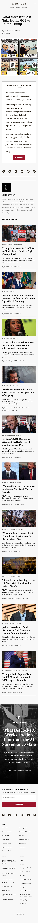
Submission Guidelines (26, 879)
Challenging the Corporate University (9, 895)
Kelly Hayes (7, 598)
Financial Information (25, 883)
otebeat (19, 692)
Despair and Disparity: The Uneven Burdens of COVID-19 (9, 868)
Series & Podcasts (6, 851)
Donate (22, 864)
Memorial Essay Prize (25, 891)
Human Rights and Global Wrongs (8, 874)
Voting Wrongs (6, 890)
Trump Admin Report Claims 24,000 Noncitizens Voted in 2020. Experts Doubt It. (17, 677)
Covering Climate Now (8, 899)
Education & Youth (7, 832)
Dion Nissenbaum (10, 692)
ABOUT (12, 8)
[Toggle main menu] (35, 4)
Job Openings (24, 900)
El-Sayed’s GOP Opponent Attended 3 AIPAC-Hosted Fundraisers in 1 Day (16, 442)
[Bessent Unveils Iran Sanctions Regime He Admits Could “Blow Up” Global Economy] (19, 280)
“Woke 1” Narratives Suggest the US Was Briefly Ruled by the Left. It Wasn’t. (18, 583)
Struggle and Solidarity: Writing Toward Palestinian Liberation (9, 861)
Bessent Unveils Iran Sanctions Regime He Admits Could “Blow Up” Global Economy (18, 298)
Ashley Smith (8, 551)
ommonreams (18, 361)
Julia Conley (8, 361)
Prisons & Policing (16, 529)
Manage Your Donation (26, 868)
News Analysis (7, 244)
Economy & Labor (16, 482)
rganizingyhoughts (20, 598)
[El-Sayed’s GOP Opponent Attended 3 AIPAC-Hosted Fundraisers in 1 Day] (19, 424)
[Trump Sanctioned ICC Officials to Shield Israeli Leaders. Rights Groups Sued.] (19, 233)
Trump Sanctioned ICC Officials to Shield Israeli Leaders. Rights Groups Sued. (18, 251)
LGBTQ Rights (5, 839)
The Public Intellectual (8, 883)
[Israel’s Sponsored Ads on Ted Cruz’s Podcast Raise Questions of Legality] (19, 374)
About (21, 860)
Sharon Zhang (8, 314)
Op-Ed (4, 576)
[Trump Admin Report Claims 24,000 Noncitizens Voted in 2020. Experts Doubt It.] (19, 659)
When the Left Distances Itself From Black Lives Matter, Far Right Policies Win (17, 536)
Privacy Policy (23, 887)
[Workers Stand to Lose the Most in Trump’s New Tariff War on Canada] (19, 471)
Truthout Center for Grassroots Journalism (26, 895)
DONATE (24, 8)
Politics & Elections (14, 386)
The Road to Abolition (7, 879)
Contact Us (23, 904)
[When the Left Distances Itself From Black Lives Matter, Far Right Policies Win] (19, 518)
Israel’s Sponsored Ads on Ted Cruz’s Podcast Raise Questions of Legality (18, 392)
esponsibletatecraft (10, 410)
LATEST (18, 8)
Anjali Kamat (8, 504)
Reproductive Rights (7, 847)
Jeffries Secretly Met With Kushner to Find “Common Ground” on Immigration (16, 630)
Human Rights (18, 244)
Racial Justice (22, 843)
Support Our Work (25, 872)
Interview (5, 482)
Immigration (22, 835)
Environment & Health (25, 832)
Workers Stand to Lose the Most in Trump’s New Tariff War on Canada (18, 489)
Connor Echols (9, 408)
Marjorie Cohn (8, 267)
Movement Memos (7, 887)
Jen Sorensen (8, 31)
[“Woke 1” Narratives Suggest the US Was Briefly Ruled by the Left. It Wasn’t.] (19, 565)
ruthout (17, 31)
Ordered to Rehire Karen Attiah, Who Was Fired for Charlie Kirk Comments (18, 345)
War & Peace (11, 292)
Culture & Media (12, 339)
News (4, 292)
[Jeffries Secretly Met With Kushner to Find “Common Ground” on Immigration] (19, 612)
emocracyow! (18, 504)
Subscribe (22, 875)
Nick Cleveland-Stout (22, 408)
